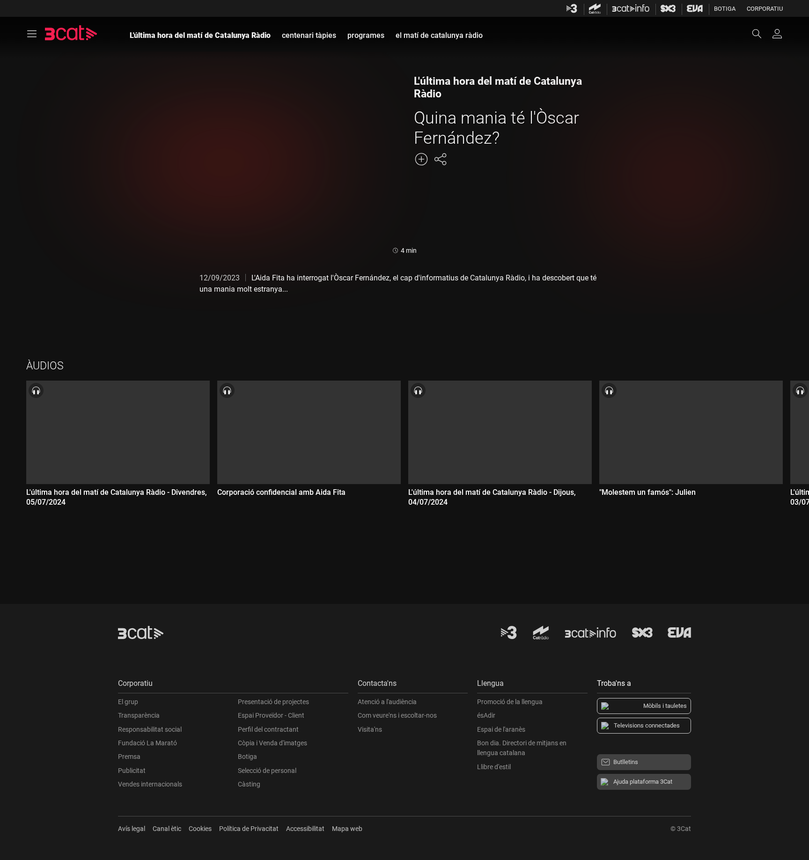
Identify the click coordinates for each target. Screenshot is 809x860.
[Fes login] (777, 33)
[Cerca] (761, 33)
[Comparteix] (440, 159)
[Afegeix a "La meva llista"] (421, 159)
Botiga (724, 8)
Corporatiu (765, 8)
